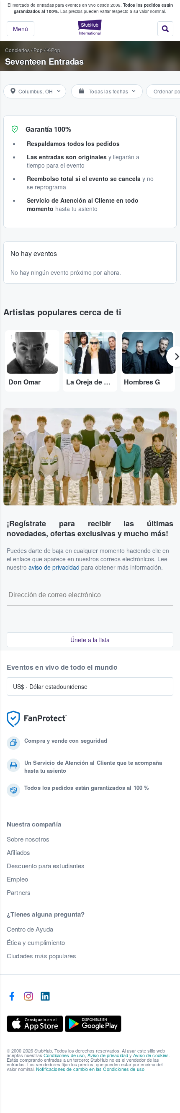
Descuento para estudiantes (46, 865)
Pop (38, 49)
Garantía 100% (48, 129)
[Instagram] (28, 996)
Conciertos (17, 49)
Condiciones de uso (64, 1055)
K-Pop (53, 49)
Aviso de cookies (151, 1055)
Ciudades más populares (41, 955)
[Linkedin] (45, 996)
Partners (19, 892)
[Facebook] (12, 996)
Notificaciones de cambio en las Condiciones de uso (90, 1068)
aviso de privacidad (54, 567)
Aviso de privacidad (108, 1055)
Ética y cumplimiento (36, 942)
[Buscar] (165, 28)
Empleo (17, 879)
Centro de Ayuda (30, 929)
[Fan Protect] (37, 719)
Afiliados (18, 852)
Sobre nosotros (28, 839)
